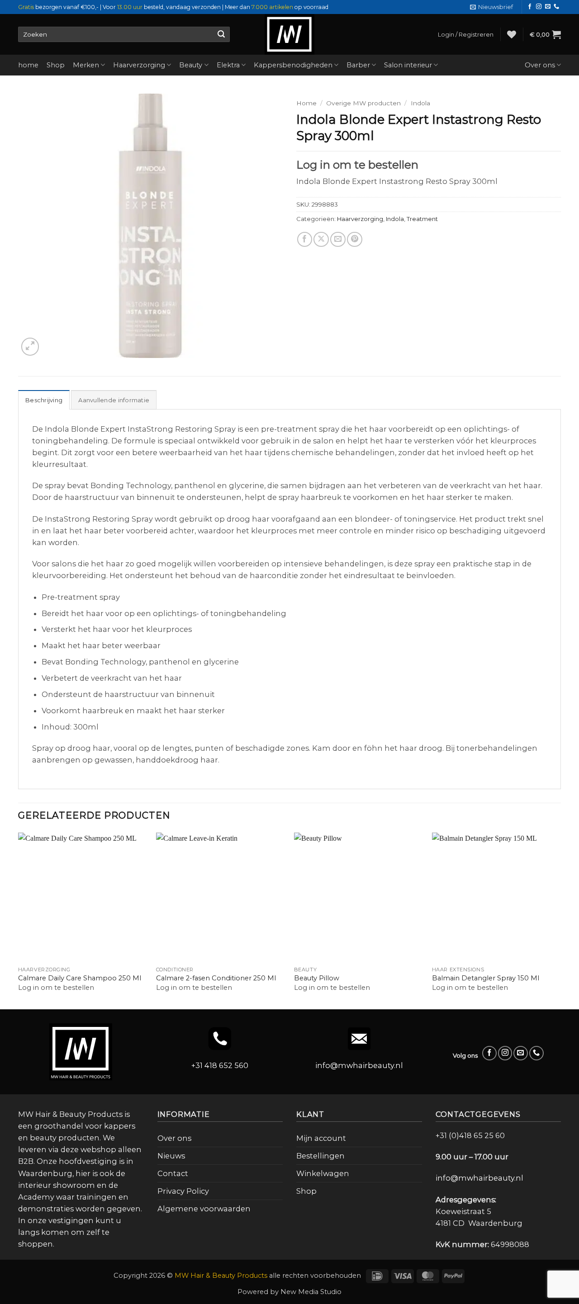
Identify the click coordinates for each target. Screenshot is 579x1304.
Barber (358, 65)
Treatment (422, 218)
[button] (491, 7)
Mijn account (321, 1138)
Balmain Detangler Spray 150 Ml (485, 978)
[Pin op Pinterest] (354, 239)
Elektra (228, 65)
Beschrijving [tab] (43, 400)
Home (306, 103)
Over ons (540, 65)
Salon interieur (408, 65)
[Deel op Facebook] (305, 239)
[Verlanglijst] (511, 34)
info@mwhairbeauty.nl (359, 1065)
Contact (172, 1173)
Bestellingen (320, 1155)
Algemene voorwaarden (204, 1208)
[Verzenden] (221, 34)
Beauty (190, 65)
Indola (420, 103)
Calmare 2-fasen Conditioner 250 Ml (216, 978)
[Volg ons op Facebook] (529, 7)
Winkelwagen (322, 1173)
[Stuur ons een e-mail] (548, 7)
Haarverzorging (139, 65)
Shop (56, 65)
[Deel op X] (321, 239)
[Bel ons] (556, 7)
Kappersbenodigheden (293, 65)
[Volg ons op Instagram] (538, 7)
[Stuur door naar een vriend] (338, 239)
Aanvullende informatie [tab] (113, 400)
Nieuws (171, 1155)
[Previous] (18, 920)
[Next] (560, 920)
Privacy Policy (183, 1191)
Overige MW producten (363, 103)
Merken (86, 65)
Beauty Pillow (316, 978)
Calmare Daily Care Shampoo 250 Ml (79, 978)
